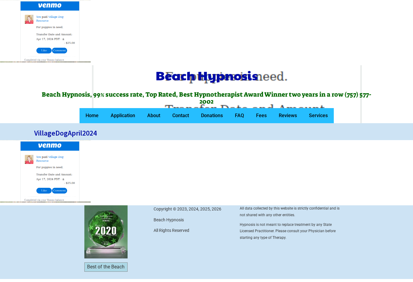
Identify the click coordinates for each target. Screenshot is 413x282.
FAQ (239, 115)
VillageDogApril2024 (65, 133)
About (153, 115)
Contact (180, 115)
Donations (212, 115)
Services (318, 115)
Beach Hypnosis (207, 75)
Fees (261, 115)
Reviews (288, 115)
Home (92, 115)
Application (123, 115)
